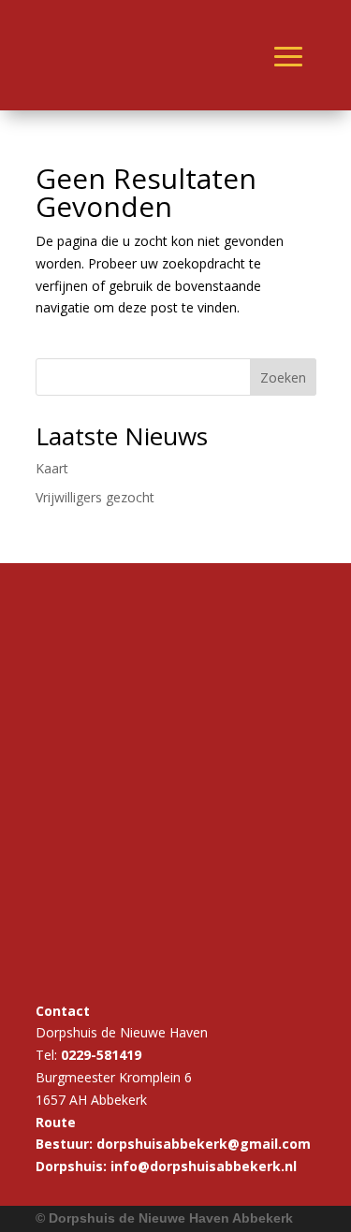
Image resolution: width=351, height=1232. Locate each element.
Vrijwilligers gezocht (95, 497)
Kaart (52, 468)
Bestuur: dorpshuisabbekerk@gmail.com (173, 1143)
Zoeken (283, 377)
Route (56, 1122)
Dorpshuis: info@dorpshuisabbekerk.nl (166, 1166)
